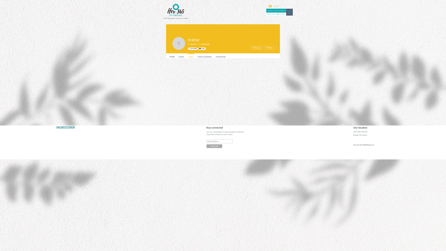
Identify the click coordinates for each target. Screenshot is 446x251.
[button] (289, 12)
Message (257, 48)
